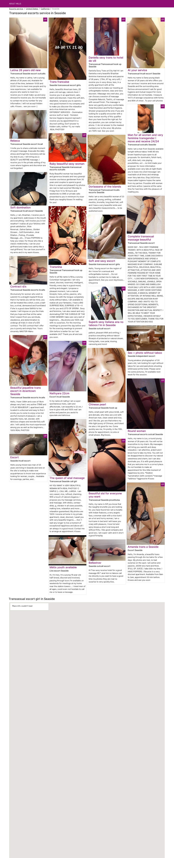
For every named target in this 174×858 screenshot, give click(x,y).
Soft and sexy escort (102, 260)
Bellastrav (95, 562)
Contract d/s (18, 286)
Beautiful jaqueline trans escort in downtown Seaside (25, 391)
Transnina (56, 266)
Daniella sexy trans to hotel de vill (106, 59)
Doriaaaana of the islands (105, 186)
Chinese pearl (97, 404)
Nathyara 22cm (59, 393)
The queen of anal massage (67, 478)
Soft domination (20, 207)
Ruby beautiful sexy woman (67, 163)
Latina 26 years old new (25, 70)
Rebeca (15, 140)
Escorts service (16, 9)
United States (32, 9)
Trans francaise (59, 81)
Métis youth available (63, 567)
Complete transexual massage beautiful (141, 238)
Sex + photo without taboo (145, 352)
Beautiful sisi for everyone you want (105, 495)
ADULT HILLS (15, 3)
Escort (14, 457)
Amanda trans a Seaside (143, 546)
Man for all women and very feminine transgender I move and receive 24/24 (145, 138)
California (45, 9)
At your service (137, 70)
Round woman (137, 431)
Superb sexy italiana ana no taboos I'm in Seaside (106, 323)
